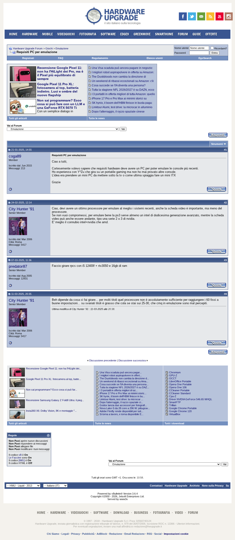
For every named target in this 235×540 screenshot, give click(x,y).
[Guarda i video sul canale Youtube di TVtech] (219, 16)
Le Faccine (15, 457)
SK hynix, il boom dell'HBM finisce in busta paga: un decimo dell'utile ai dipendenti (120, 104)
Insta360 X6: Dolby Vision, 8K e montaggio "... (51, 410)
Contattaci (156, 485)
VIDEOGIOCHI (66, 34)
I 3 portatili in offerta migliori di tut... (118, 390)
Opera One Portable (180, 384)
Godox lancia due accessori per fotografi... (123, 405)
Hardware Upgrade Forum (27, 48)
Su (227, 485)
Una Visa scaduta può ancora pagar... (121, 372)
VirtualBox (174, 414)
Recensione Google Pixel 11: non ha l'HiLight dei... (53, 368)
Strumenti (217, 144)
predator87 (18, 266)
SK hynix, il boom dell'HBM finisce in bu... (122, 396)
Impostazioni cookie (176, 533)
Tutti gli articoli (18, 118)
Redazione (115, 533)
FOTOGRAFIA (87, 34)
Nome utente (181, 48)
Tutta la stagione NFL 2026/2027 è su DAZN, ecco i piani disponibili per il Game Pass (121, 91)
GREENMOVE (142, 34)
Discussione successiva (132, 360)
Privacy (75, 533)
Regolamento (100, 58)
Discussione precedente (102, 360)
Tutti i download (174, 423)
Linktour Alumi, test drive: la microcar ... (121, 399)
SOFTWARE (108, 34)
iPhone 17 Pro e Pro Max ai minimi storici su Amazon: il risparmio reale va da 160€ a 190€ (118, 100)
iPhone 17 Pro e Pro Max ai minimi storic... (123, 393)
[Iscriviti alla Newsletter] (201, 16)
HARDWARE (30, 34)
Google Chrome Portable (183, 408)
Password (180, 52)
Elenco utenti (155, 58)
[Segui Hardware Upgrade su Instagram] (229, 16)
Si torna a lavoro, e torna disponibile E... (121, 414)
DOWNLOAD (121, 512)
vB (20, 454)
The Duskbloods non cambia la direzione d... (124, 378)
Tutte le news (97, 118)
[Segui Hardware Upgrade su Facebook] (183, 16)
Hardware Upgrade (176, 485)
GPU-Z (173, 375)
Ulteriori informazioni (188, 523)
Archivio (195, 485)
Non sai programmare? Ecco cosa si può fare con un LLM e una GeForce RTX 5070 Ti (61, 104)
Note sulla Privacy (213, 485)
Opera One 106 (178, 387)
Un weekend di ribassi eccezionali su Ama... (124, 381)
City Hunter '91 (21, 209)
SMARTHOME (164, 34)
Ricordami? (220, 48)
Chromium (175, 372)
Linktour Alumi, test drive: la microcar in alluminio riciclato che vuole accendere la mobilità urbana (120, 109)
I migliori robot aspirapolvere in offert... (121, 375)
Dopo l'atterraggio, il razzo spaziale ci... (121, 402)
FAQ (60, 58)
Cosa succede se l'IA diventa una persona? (118, 85)
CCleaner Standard (179, 393)
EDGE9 (124, 34)
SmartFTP (175, 402)
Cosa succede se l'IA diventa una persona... (124, 384)
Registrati (28, 58)
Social (158, 533)
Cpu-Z (172, 396)
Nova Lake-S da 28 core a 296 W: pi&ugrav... (125, 408)
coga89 (15, 156)
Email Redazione (134, 533)
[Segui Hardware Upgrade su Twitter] (192, 16)
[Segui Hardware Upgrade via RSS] (210, 16)
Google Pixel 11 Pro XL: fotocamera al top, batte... (53, 379)
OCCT (172, 378)
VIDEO (179, 512)
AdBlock (102, 533)
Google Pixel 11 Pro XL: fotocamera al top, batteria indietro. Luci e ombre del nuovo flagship (57, 89)
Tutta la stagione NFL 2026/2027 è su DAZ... (124, 387)
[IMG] (22, 460)
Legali (65, 533)
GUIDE (197, 34)
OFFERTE (211, 34)
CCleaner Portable (179, 390)
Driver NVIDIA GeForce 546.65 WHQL (190, 399)
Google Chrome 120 (180, 411)
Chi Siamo (53, 533)
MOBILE (47, 34)
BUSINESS (141, 512)
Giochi (49, 48)
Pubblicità (88, 533)
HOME (13, 34)
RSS (149, 533)
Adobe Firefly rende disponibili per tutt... (121, 411)
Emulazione (62, 48)
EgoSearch (205, 58)
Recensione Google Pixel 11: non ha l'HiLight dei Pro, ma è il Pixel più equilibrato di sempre (60, 73)
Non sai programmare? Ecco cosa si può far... (51, 389)
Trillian (172, 405)
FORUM (183, 34)
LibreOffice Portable (180, 381)
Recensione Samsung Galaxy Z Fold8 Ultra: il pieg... (55, 400)
